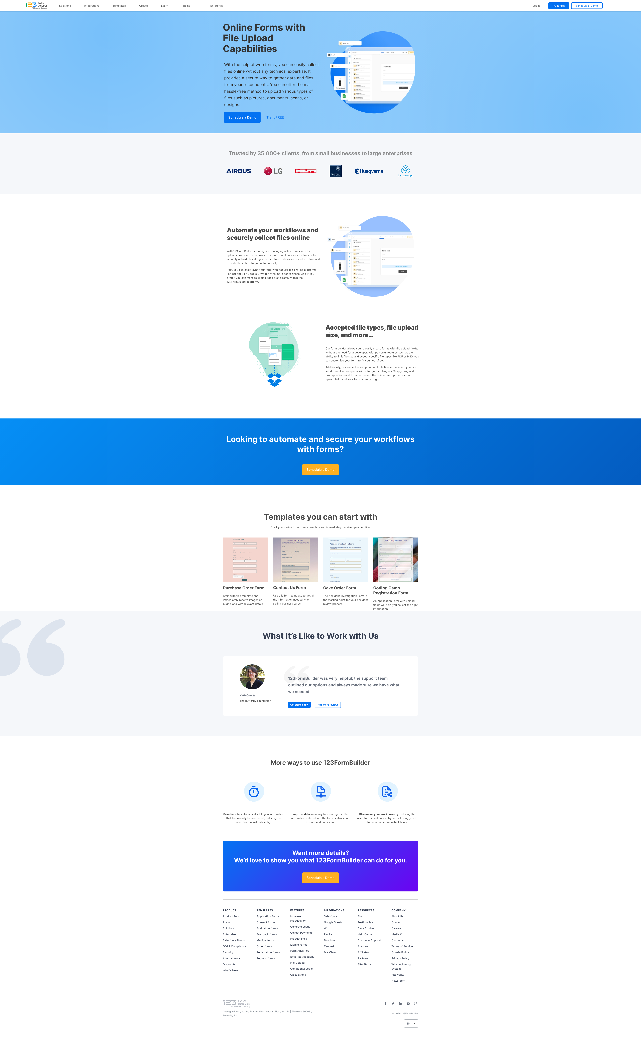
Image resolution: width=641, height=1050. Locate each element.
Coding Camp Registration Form (390, 590)
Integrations (91, 5)
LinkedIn (400, 1003)
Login (536, 5)
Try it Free (558, 5)
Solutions (65, 5)
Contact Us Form (289, 587)
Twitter (393, 1003)
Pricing (186, 5)
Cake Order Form (339, 588)
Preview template (245, 559)
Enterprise (216, 5)
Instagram (415, 1003)
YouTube (408, 1003)
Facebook (385, 1003)
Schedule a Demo (587, 5)
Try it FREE (275, 117)
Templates (119, 5)
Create (143, 5)
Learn (164, 5)
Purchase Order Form (244, 588)
